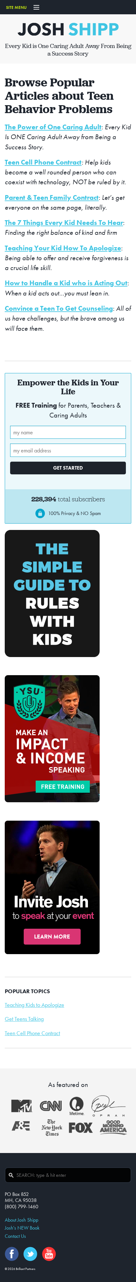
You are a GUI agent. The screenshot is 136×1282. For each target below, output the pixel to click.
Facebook (12, 1254)
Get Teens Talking (24, 1018)
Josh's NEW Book (22, 1227)
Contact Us (15, 1236)
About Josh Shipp (21, 1220)
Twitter (30, 1254)
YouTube (49, 1254)
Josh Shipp (68, 29)
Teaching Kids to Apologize (34, 1004)
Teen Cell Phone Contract (43, 162)
